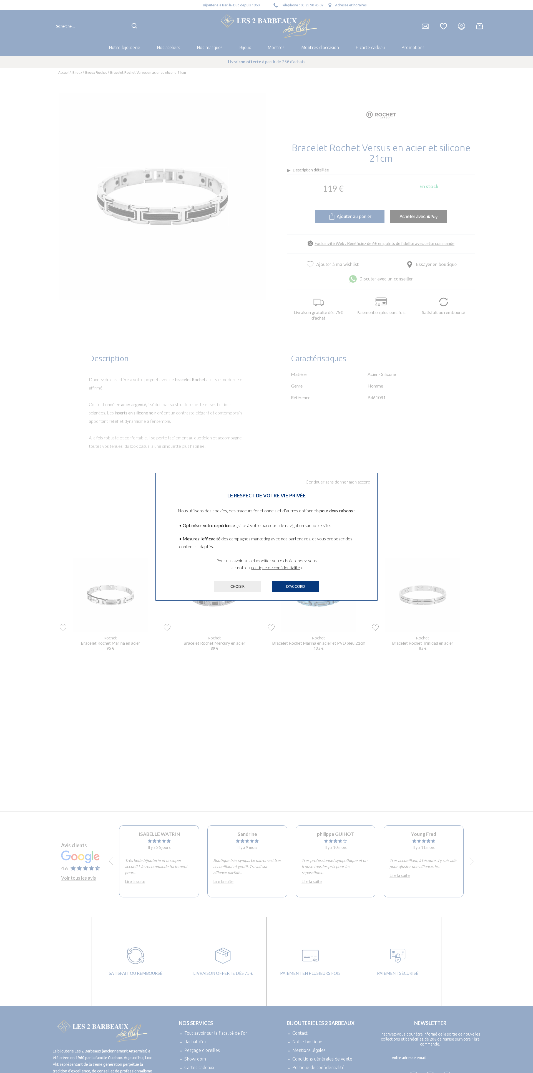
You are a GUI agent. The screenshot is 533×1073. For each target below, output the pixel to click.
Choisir (237, 586)
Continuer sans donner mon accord (338, 481)
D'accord (295, 586)
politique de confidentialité (275, 567)
